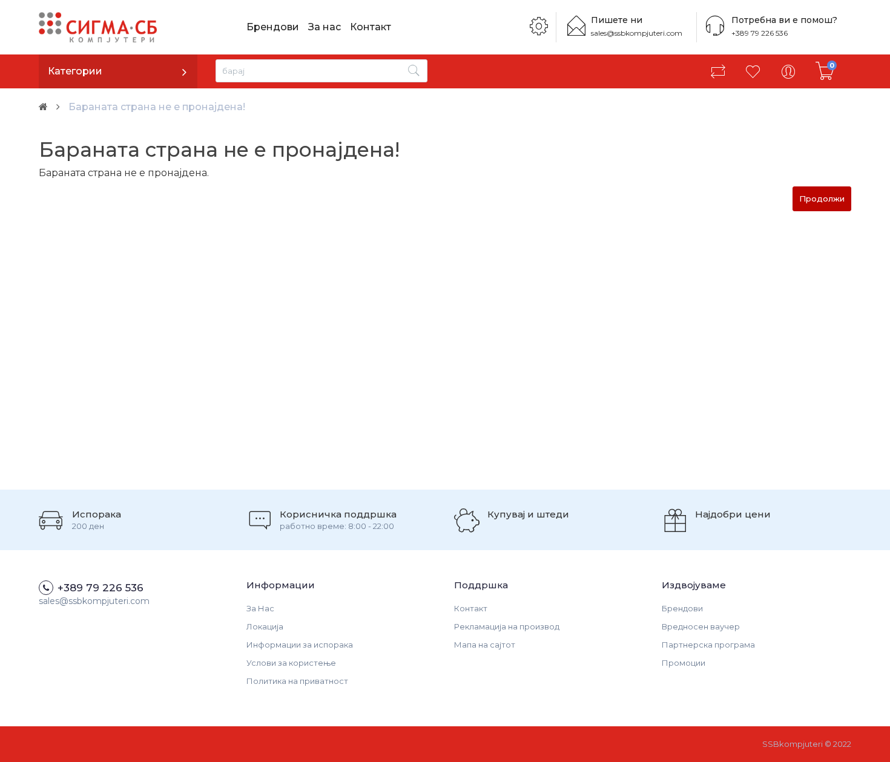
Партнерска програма (708, 644)
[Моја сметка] (788, 71)
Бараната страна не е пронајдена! (156, 107)
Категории (75, 71)
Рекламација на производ (506, 626)
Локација (264, 626)
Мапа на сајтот (484, 644)
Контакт (370, 27)
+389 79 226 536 (759, 33)
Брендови (272, 27)
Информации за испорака (299, 644)
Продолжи (822, 198)
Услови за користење (291, 663)
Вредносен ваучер (701, 626)
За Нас (260, 608)
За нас (324, 27)
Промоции (683, 663)
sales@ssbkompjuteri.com (636, 33)
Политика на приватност (297, 681)
